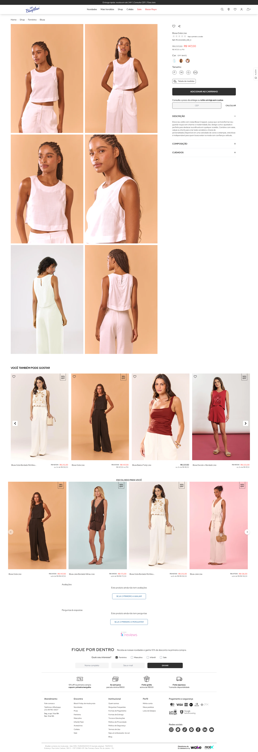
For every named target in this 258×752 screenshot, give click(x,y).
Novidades (92, 9)
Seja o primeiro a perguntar (129, 622)
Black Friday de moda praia (84, 703)
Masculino (138, 657)
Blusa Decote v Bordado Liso (204, 465)
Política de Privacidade (117, 722)
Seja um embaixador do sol (119, 733)
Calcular (231, 105)
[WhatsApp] (178, 729)
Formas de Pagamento (117, 711)
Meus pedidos (148, 707)
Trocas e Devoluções (116, 718)
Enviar (165, 665)
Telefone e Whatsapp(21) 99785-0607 (52, 708)
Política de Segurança (117, 725)
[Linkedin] (205, 729)
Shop (120, 9)
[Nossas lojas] (228, 9)
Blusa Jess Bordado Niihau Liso (82, 574)
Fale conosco (49, 703)
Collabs (130, 9)
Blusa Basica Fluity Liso (141, 465)
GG (195, 72)
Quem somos (113, 703)
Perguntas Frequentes (117, 707)
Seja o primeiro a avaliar (129, 596)
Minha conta (148, 703)
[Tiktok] (184, 729)
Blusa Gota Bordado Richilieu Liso (23, 465)
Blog (110, 737)
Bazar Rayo (151, 9)
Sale (139, 9)
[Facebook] (198, 729)
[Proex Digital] (209, 747)
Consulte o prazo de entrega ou (197, 100)
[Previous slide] (15, 423)
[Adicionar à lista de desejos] (173, 26)
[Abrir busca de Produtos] (222, 9)
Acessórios (78, 725)
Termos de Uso (114, 729)
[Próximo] (247, 532)
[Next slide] (245, 423)
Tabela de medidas (186, 81)
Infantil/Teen (79, 722)
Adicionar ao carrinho (204, 91)
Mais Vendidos (107, 9)
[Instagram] (171, 729)
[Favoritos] (235, 9)
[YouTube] (211, 729)
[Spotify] (191, 729)
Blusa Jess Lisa (196, 574)
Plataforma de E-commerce (183, 747)
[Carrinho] (248, 9)
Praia (76, 711)
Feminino (123, 657)
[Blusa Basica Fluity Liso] (160, 417)
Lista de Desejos (149, 711)
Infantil (153, 657)
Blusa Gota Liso (78, 465)
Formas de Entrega (115, 714)
